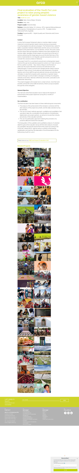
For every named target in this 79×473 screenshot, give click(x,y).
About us (44, 411)
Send (64, 400)
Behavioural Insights (27, 424)
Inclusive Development (27, 417)
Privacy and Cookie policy (48, 419)
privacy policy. (62, 468)
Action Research (26, 411)
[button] (65, 458)
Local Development (27, 416)
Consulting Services (27, 412)
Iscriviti (65, 470)
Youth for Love (25, 17)
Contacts (44, 417)
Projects (44, 414)
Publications (45, 416)
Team (44, 412)
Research (45, 415)
